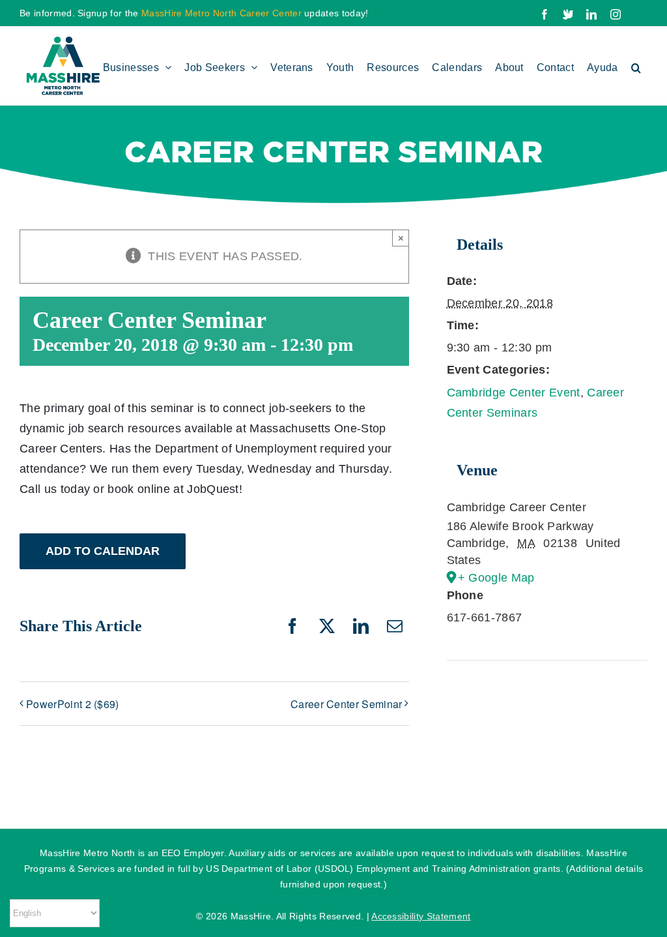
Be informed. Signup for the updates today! (194, 13)
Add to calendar (103, 551)
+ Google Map (496, 577)
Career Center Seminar (347, 703)
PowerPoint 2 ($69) (72, 703)
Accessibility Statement (420, 916)
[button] (636, 66)
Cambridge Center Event (513, 392)
